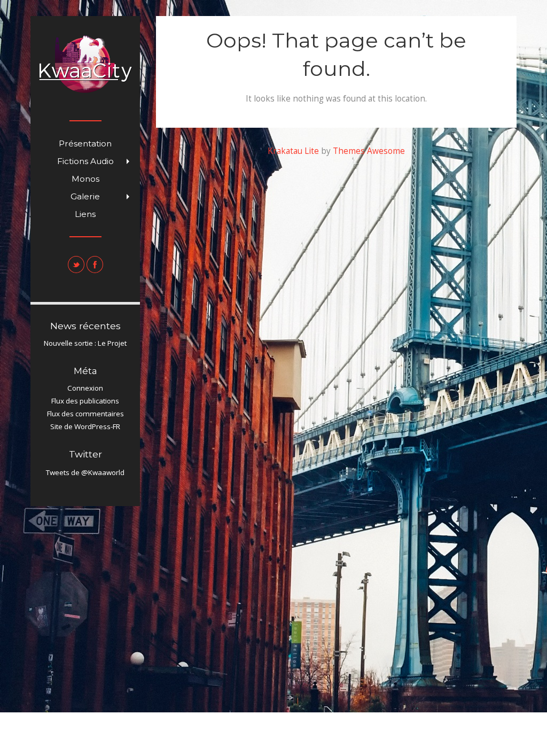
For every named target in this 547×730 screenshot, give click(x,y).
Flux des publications (85, 401)
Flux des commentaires (85, 413)
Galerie (102, 198)
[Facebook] (95, 264)
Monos (85, 179)
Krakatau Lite (293, 151)
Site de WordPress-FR (85, 426)
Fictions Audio (96, 163)
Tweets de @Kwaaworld (85, 472)
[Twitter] (76, 264)
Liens (85, 214)
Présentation (85, 143)
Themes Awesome (369, 151)
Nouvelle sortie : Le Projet (85, 343)
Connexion (85, 388)
